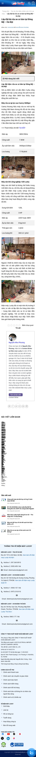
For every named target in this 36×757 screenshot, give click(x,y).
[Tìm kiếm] (29, 3)
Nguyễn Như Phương (22, 27)
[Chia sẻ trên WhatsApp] (9, 406)
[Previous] (2, 455)
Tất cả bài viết (15, 395)
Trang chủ (5, 11)
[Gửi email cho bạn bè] (19, 406)
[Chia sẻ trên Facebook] (12, 406)
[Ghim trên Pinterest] (23, 406)
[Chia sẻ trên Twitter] (16, 406)
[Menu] (2, 3)
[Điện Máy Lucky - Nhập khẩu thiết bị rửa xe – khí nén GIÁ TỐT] (18, 3)
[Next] (7, 455)
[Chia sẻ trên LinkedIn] (26, 406)
